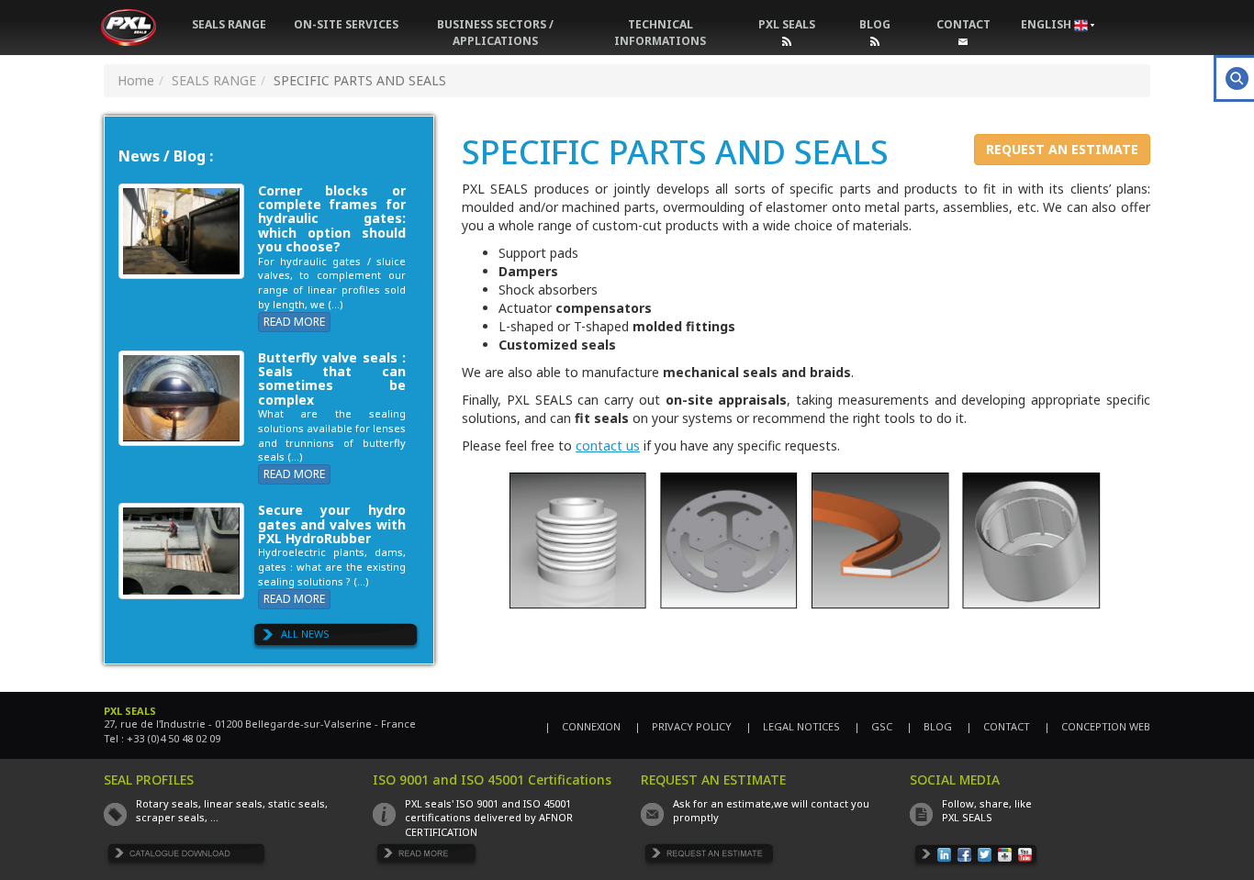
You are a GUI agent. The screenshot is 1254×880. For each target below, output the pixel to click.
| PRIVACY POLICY (683, 726)
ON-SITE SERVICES (346, 24)
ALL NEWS (305, 634)
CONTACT (963, 24)
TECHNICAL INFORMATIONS (660, 33)
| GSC (873, 726)
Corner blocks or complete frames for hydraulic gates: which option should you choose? (332, 219)
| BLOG (929, 726)
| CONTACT (998, 726)
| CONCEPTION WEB (1097, 726)
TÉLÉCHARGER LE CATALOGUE (187, 856)
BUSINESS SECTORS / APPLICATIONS (495, 33)
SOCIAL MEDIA (955, 779)
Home (136, 80)
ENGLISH (1047, 24)
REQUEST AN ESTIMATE (1062, 149)
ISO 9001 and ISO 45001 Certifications (492, 779)
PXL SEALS (786, 24)
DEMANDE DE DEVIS (709, 856)
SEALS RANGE (229, 24)
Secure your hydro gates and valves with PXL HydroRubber (332, 524)
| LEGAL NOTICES (792, 726)
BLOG (874, 24)
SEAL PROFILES (149, 779)
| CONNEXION (582, 726)
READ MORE (294, 321)
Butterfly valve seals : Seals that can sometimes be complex (332, 378)
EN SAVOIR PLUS (427, 856)
